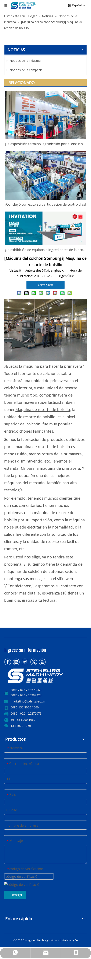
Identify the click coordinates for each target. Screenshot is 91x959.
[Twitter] (33, 662)
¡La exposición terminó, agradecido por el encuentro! (45, 144)
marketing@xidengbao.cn (28, 701)
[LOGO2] (45, 676)
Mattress (53, 940)
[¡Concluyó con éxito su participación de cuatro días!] (45, 175)
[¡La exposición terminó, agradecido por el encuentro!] (45, 115)
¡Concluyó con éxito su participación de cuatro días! (46, 204)
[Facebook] (7, 662)
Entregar (16, 895)
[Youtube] (42, 662)
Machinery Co (70, 940)
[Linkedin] (16, 662)
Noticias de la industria (25, 61)
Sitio (70, 275)
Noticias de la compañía (26, 70)
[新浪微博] (25, 662)
